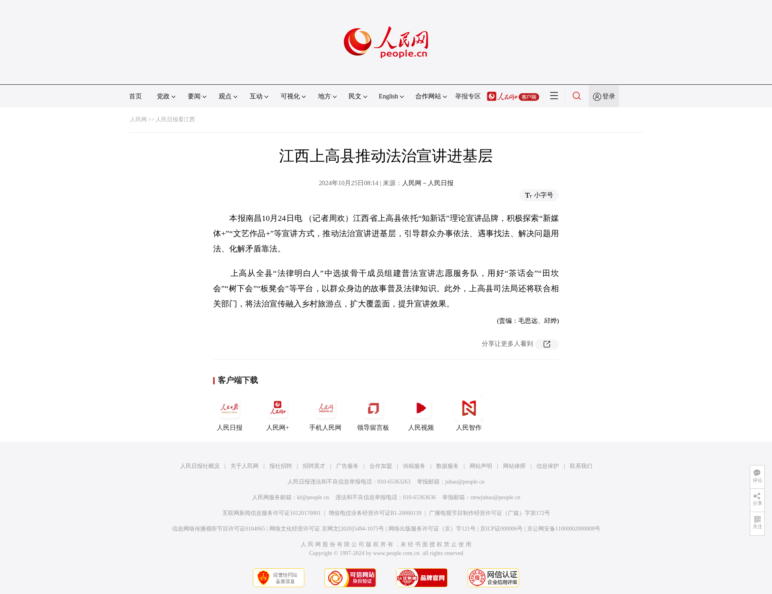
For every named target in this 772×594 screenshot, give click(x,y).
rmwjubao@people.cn (495, 497)
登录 (608, 96)
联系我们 (581, 466)
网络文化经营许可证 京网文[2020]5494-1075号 (326, 529)
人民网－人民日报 (428, 183)
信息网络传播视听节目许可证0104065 (218, 529)
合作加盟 (381, 466)
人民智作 (469, 427)
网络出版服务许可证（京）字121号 (432, 529)
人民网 (138, 119)
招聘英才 (314, 466)
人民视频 (421, 427)
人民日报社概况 (200, 466)
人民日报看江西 (175, 119)
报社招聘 (280, 466)
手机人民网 (325, 427)
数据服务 (447, 466)
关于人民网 (244, 466)
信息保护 (547, 466)
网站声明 (481, 466)
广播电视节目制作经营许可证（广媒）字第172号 (489, 513)
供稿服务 (414, 466)
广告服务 (347, 466)
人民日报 (229, 427)
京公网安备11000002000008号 (563, 529)
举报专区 (468, 96)
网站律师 (514, 466)
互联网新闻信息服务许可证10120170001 (271, 513)
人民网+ (277, 427)
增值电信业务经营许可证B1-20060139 (375, 513)
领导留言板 (373, 427)
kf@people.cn (313, 497)
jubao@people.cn (465, 482)
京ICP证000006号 (501, 529)
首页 (135, 96)
